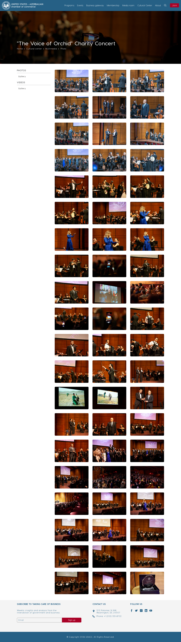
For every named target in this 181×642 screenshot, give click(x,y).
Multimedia (51, 49)
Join (174, 5)
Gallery (22, 76)
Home (20, 49)
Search (164, 9)
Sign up (71, 620)
